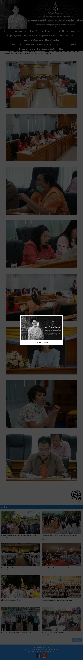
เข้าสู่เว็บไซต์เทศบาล (41, 342)
